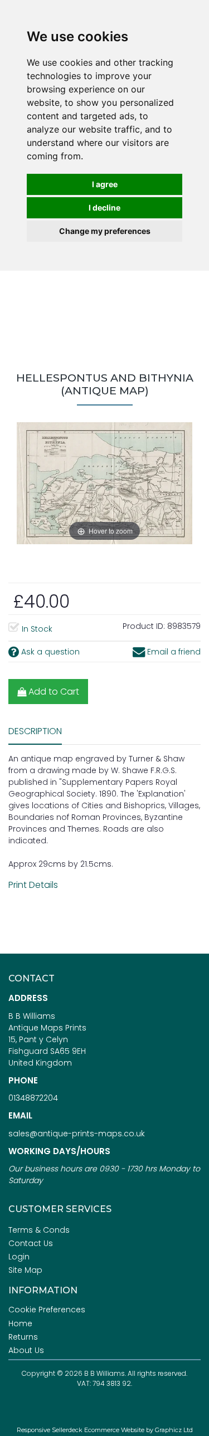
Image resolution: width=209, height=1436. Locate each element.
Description (35, 731)
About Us (26, 1350)
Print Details (33, 884)
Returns (23, 1336)
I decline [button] (104, 207)
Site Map (25, 1270)
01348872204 (33, 1097)
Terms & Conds (39, 1229)
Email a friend (173, 651)
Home (20, 1323)
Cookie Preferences (46, 1309)
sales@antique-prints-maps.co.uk (76, 1133)
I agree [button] (105, 184)
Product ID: (144, 626)
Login (19, 1256)
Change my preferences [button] (104, 231)
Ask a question (49, 651)
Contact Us (30, 1243)
